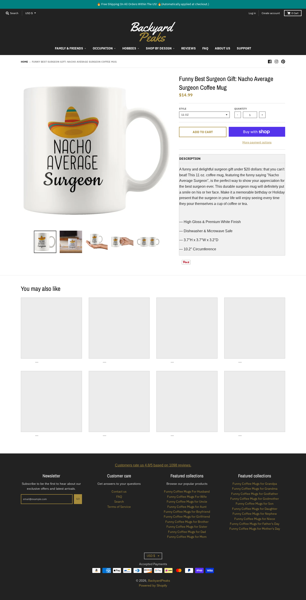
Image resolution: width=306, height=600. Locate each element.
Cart (294, 13)
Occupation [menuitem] (103, 48)
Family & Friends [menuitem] (69, 48)
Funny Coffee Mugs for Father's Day (254, 524)
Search (119, 502)
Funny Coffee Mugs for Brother (187, 522)
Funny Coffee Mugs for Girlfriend (187, 517)
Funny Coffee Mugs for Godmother (254, 499)
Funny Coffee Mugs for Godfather (254, 494)
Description (189, 159)
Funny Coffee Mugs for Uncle (187, 502)
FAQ (119, 497)
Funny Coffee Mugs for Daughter (254, 509)
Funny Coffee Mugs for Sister (186, 527)
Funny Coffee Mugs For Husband (187, 491)
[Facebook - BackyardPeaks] (270, 62)
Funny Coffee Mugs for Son (255, 504)
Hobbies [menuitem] (129, 48)
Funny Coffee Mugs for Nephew (255, 514)
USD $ (29, 13)
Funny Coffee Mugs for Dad (187, 532)
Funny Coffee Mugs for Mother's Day (254, 529)
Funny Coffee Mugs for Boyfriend (187, 512)
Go (78, 498)
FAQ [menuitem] (205, 48)
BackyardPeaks (159, 580)
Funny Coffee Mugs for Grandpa (255, 484)
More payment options (257, 142)
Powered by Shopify (153, 585)
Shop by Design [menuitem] (159, 48)
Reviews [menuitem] (188, 48)
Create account (271, 13)
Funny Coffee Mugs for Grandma (254, 489)
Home (24, 61)
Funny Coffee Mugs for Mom (187, 537)
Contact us (119, 491)
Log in (252, 13)
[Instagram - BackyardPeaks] (276, 62)
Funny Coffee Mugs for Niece (254, 519)
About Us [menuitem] (222, 48)
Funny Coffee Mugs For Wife (187, 497)
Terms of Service (119, 507)
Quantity (240, 108)
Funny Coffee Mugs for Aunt (187, 507)
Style (182, 108)
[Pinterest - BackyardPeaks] (283, 62)
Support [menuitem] (244, 48)
